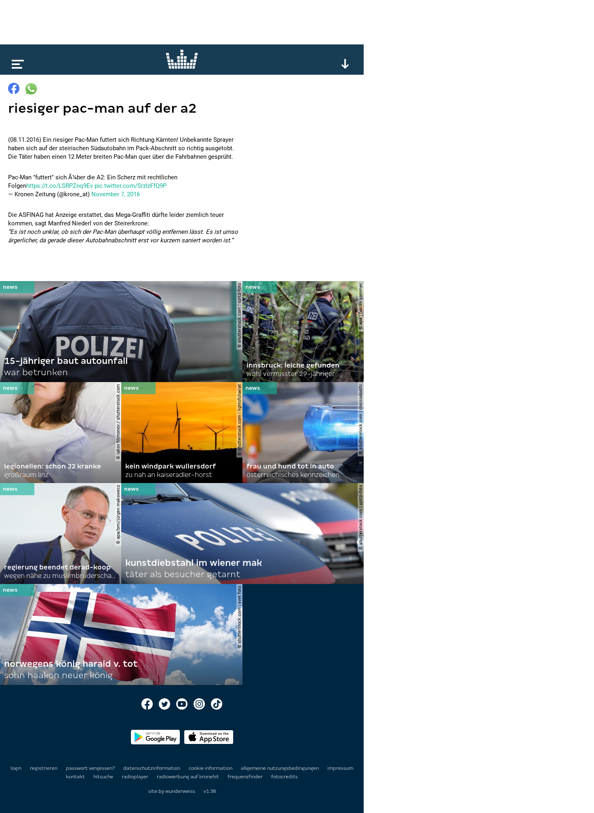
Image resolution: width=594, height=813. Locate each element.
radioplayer (136, 776)
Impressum (340, 768)
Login (16, 768)
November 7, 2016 (115, 194)
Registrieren (43, 768)
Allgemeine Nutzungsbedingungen (280, 768)
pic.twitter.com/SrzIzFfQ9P (130, 185)
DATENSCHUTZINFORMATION (152, 768)
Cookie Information (211, 768)
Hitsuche (103, 776)
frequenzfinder (245, 776)
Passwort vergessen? (90, 768)
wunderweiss (180, 791)
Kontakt (76, 776)
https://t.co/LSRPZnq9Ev (59, 185)
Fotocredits (284, 776)
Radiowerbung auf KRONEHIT (188, 776)
